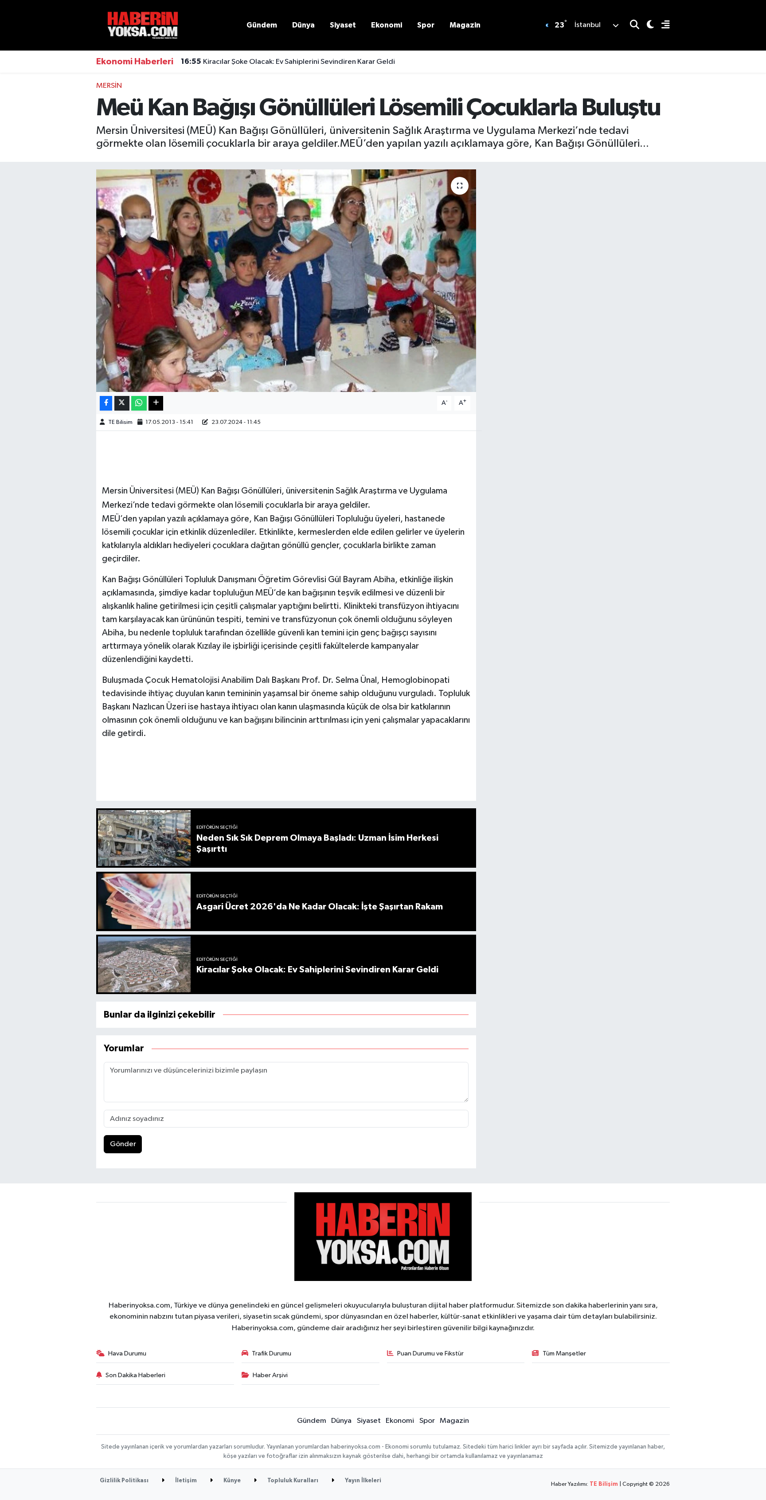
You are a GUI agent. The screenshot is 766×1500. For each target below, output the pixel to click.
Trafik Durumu (271, 1353)
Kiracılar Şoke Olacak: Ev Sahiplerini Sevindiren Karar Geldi (288, 62)
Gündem (261, 25)
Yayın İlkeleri (362, 1481)
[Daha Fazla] (156, 403)
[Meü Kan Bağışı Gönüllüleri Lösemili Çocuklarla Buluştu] (286, 280)
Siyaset (343, 25)
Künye (231, 1481)
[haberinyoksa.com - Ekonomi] (142, 25)
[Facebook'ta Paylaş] (106, 403)
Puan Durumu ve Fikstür (430, 1353)
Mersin (109, 86)
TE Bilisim (120, 422)
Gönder (123, 1144)
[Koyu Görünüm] (646, 25)
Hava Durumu (127, 1353)
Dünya (303, 25)
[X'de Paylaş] (121, 403)
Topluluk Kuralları (292, 1481)
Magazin (465, 25)
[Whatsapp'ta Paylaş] (139, 403)
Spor (425, 25)
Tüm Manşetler (564, 1353)
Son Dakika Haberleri (135, 1375)
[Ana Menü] (662, 25)
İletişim (185, 1481)
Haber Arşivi (270, 1375)
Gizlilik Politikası (124, 1481)
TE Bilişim (604, 1484)
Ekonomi (386, 25)
